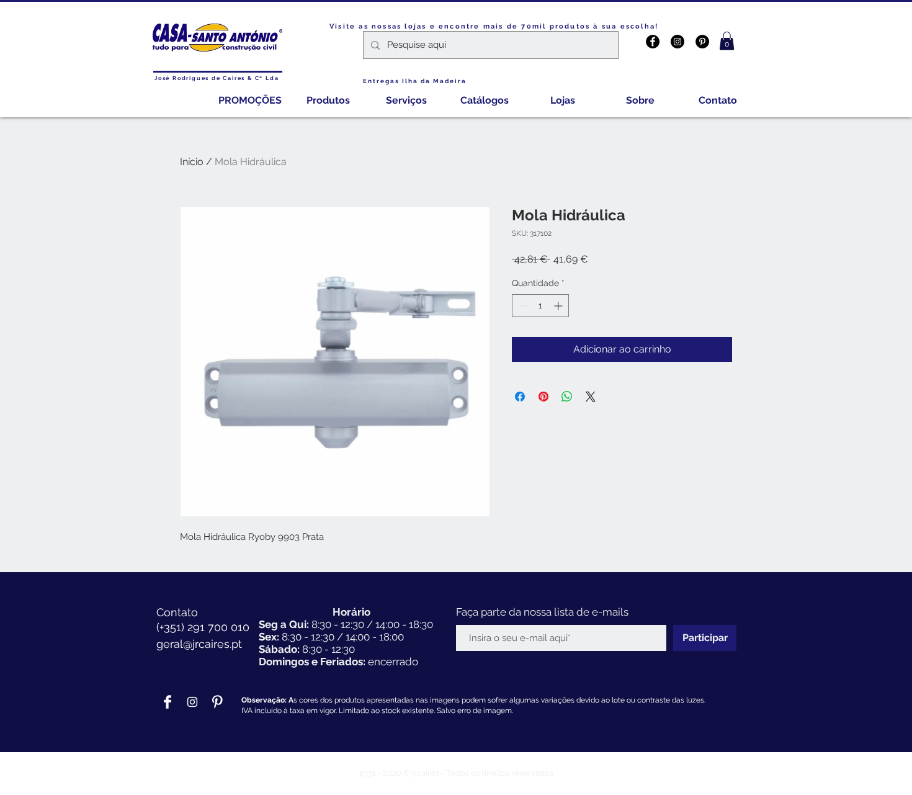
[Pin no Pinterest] (543, 396)
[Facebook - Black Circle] (652, 41)
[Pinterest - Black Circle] (702, 41)
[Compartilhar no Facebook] (519, 396)
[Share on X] (590, 396)
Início (191, 162)
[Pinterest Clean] (217, 702)
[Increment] (559, 306)
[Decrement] (521, 306)
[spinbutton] (540, 306)
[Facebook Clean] (167, 702)
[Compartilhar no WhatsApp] (567, 396)
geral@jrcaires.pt (199, 643)
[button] (727, 41)
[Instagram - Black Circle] (677, 41)
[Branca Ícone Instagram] (192, 702)
